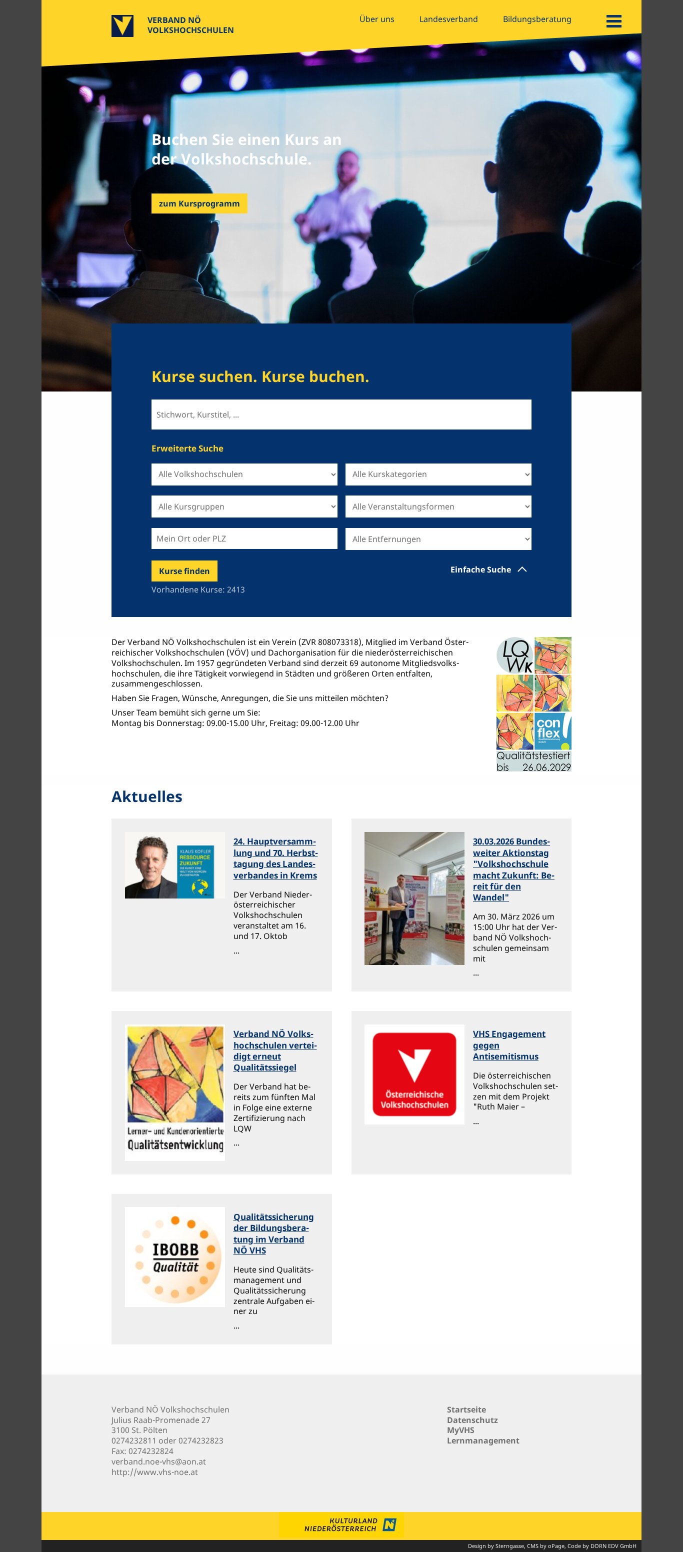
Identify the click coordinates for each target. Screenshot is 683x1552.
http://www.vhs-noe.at (155, 1472)
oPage (556, 1546)
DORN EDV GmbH (613, 1546)
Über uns (377, 19)
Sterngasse (510, 1546)
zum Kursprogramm (199, 203)
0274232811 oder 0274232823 (168, 1440)
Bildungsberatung (537, 19)
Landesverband (449, 19)
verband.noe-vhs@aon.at (159, 1461)
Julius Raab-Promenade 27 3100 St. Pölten (161, 1425)
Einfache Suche (480, 569)
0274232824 (151, 1451)
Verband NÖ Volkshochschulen (191, 25)
